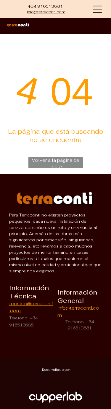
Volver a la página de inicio (55, 162)
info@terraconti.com (46, 11)
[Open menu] (97, 9)
